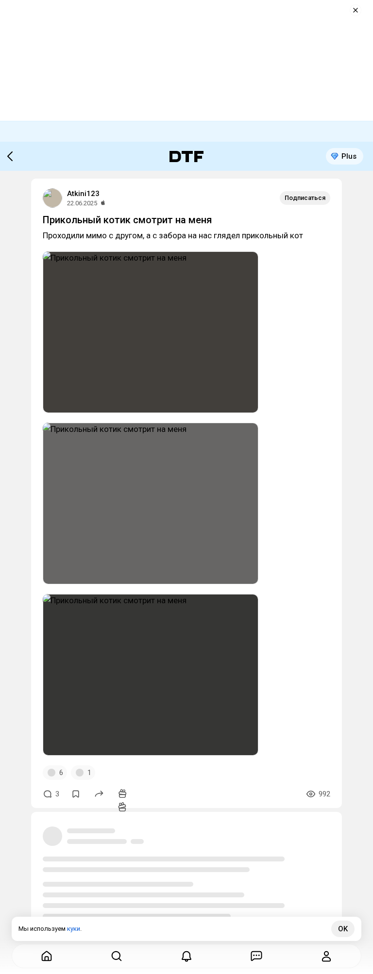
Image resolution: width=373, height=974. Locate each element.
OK (343, 928)
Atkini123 (83, 193)
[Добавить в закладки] (76, 794)
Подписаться (305, 197)
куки (73, 928)
